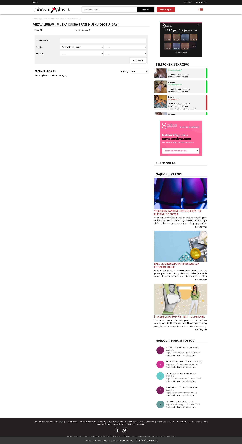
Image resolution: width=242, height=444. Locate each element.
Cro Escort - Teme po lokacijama (181, 355)
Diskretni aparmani (88, 421)
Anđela (171, 79)
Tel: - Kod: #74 (178, 72)
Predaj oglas (166, 9)
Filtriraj (36, 30)
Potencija (102, 421)
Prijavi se (187, 2)
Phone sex (161, 421)
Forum (35, 2)
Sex (35, 421)
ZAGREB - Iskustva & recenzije (179, 401)
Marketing (141, 424)
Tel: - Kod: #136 (179, 102)
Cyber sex (150, 421)
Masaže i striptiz (116, 421)
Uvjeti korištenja (104, 424)
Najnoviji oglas (82, 30)
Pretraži (145, 9)
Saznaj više (151, 440)
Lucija (171, 94)
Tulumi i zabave (183, 421)
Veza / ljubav (50, 19)
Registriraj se (201, 2)
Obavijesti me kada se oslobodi (185, 105)
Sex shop (196, 421)
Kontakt (115, 424)
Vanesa (171, 111)
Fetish (171, 421)
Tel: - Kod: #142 (179, 87)
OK (139, 440)
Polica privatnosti (127, 424)
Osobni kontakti (46, 421)
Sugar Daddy (71, 421)
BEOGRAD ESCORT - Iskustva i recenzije (184, 361)
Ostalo (206, 421)
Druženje (59, 421)
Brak (141, 421)
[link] (181, 138)
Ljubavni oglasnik (39, 19)
